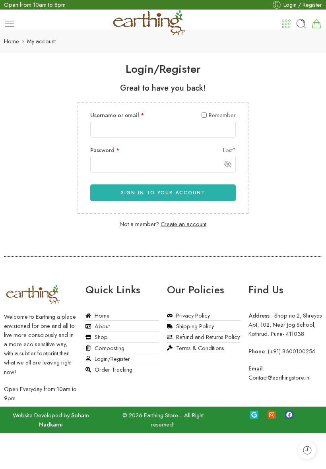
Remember (222, 115)
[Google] (254, 415)
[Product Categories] (286, 23)
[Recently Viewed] (307, 450)
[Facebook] (289, 415)
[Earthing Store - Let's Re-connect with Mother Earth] (150, 19)
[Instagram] (272, 415)
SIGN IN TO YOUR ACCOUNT (163, 192)
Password (105, 150)
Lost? (229, 150)
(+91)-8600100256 (292, 351)
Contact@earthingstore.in (278, 377)
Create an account (183, 224)
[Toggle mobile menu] (9, 23)
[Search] (301, 23)
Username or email (117, 115)
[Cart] (316, 23)
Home (11, 41)
